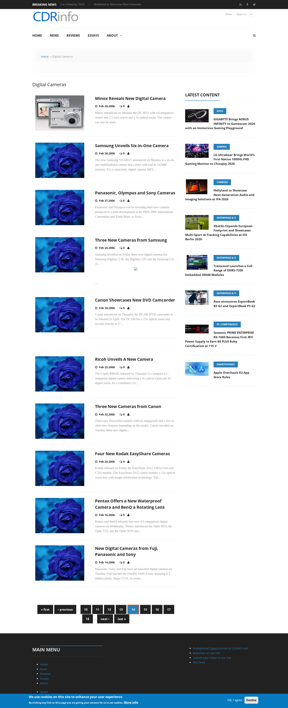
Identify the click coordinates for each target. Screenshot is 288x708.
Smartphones (226, 364)
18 (87, 619)
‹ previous (65, 609)
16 (157, 609)
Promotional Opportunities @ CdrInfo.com (220, 648)
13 (121, 609)
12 (109, 609)
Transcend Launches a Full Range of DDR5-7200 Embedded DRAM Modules (218, 270)
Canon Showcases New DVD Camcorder (135, 300)
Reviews (73, 35)
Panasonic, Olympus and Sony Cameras (135, 193)
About (112, 35)
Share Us (241, 14)
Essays (93, 35)
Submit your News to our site (212, 658)
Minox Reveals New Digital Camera (130, 98)
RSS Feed (199, 662)
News (54, 35)
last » (122, 619)
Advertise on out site (206, 653)
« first (45, 609)
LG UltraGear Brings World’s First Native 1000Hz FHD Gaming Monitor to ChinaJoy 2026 (219, 159)
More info (131, 702)
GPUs (220, 111)
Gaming (222, 146)
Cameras (222, 182)
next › (105, 619)
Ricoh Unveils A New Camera (124, 359)
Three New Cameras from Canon (128, 406)
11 (97, 609)
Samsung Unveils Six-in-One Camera (132, 145)
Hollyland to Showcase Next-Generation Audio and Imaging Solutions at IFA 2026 (124, 4)
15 (145, 609)
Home (228, 14)
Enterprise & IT (226, 217)
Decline (251, 700)
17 (169, 609)
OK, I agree (234, 700)
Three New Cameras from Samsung (131, 240)
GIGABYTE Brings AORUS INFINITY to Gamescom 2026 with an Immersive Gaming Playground (220, 123)
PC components (227, 324)
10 (86, 609)
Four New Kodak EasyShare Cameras (132, 453)
